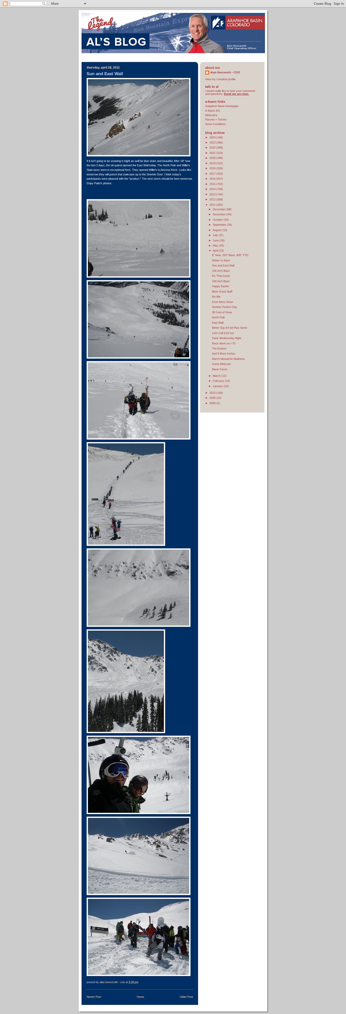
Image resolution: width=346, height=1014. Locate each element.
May (216, 245)
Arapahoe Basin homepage (221, 106)
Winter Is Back (221, 260)
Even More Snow (222, 301)
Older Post (186, 996)
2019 (212, 163)
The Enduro (219, 348)
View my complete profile (220, 79)
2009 (212, 397)
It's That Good (220, 275)
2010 (212, 392)
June (216, 240)
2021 (212, 152)
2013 (212, 194)
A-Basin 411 (212, 110)
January (218, 386)
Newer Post (94, 996)
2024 (212, 137)
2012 (212, 199)
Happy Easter (220, 286)
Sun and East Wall (223, 265)
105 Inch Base (221, 270)
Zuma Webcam (221, 363)
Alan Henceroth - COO (225, 72)
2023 (212, 142)
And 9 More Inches (223, 353)
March (217, 375)
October (218, 219)
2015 (212, 183)
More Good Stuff (222, 291)
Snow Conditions (215, 124)
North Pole (218, 317)
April (216, 250)
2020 (212, 157)
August (217, 230)
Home (140, 996)
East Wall (217, 322)
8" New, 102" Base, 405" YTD (230, 255)
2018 (212, 168)
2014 (212, 189)
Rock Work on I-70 (223, 343)
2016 (212, 178)
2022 (212, 147)
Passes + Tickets (216, 119)
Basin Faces (219, 369)
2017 (212, 173)
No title (216, 296)
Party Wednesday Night (226, 338)
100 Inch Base (221, 281)
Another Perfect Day (224, 306)
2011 (212, 204)
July (216, 235)
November (219, 214)
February (219, 380)
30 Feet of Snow (222, 312)
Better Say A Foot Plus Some (229, 327)
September (220, 224)
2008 (212, 403)
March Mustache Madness (228, 358)
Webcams (211, 115)
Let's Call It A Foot (223, 333)
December (219, 209)
